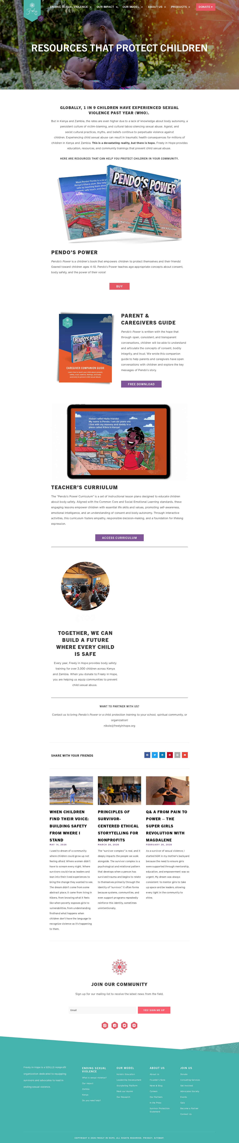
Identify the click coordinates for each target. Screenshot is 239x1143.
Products (179, 7)
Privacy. (148, 1138)
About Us (155, 7)
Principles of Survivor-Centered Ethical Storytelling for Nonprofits (118, 825)
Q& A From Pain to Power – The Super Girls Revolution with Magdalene (166, 825)
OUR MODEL (125, 1067)
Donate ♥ (206, 7)
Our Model (131, 7)
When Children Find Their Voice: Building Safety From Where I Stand (69, 825)
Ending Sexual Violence (69, 7)
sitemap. (159, 1138)
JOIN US (186, 1067)
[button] (147, 755)
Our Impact (105, 7)
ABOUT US (157, 1067)
